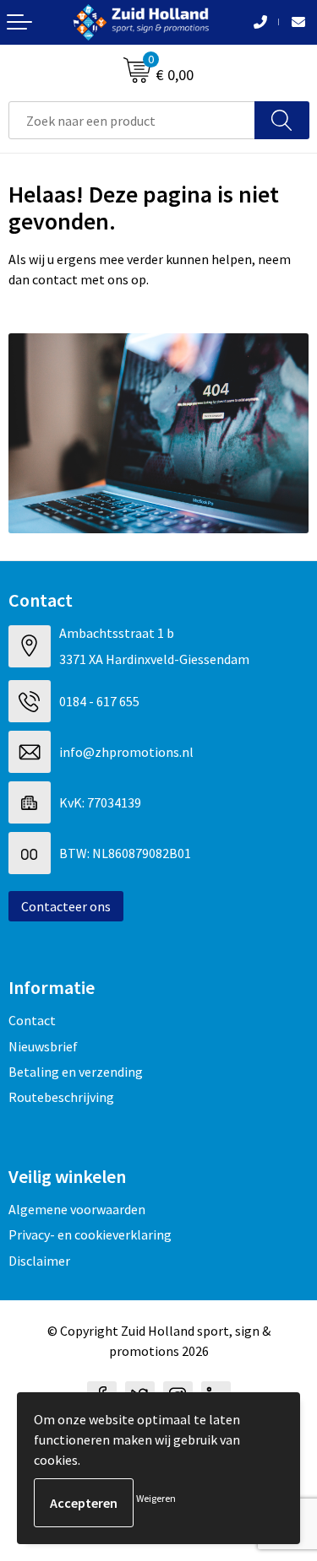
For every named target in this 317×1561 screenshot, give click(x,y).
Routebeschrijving (61, 1096)
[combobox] (131, 120)
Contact (32, 1020)
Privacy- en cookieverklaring (90, 1234)
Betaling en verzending (75, 1071)
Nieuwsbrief (43, 1046)
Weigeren (156, 1498)
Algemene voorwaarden (76, 1209)
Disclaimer (39, 1260)
